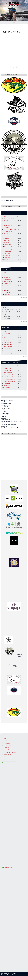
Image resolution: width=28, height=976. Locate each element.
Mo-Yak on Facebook (6, 402)
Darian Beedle (7, 383)
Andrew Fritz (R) (8, 333)
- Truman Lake (5, 413)
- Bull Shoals (4, 410)
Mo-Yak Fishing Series (14, 14)
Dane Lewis (7, 257)
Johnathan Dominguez (10, 229)
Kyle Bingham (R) (8, 281)
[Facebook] (11, 67)
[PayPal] (14, 67)
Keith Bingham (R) (8, 377)
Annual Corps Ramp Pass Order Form (10, 427)
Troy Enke (6, 240)
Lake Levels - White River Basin (9, 424)
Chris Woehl (7, 255)
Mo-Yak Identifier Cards (7, 400)
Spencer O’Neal (8, 231)
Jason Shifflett (7, 238)
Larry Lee (6, 290)
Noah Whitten (7, 251)
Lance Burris (7, 244)
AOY (17, 216)
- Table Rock (4, 411)
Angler (5, 216)
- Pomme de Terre (5, 415)
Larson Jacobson (8, 335)
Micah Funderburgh (9, 218)
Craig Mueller (7, 283)
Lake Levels (4, 423)
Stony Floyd (7, 292)
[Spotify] (17, 67)
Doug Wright (7, 279)
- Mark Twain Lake (6, 419)
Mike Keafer (7, 260)
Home (5, 738)
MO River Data (4, 406)
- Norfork (3, 418)
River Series (7, 750)
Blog (5, 756)
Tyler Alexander (8, 225)
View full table (23, 263)
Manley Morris (8, 344)
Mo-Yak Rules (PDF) (6, 403)
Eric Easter (7, 242)
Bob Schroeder (8, 346)
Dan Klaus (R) (7, 342)
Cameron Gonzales (9, 374)
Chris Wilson (7, 288)
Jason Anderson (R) (9, 286)
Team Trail (6, 747)
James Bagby (7, 351)
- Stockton (3, 416)
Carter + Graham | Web (7, 975)
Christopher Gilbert (9, 247)
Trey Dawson (7, 338)
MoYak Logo (4, 426)
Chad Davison (7, 221)
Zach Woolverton (8, 223)
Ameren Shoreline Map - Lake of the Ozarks (12, 421)
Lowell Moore (7, 340)
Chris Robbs (7, 227)
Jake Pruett (7, 348)
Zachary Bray (7, 368)
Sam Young (7, 253)
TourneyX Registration (7, 200)
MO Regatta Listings (6, 405)
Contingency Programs (10, 752)
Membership (7, 743)
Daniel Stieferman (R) (9, 381)
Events (5, 741)
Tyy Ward (6, 236)
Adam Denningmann (9, 249)
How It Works (7, 754)
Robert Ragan (7, 387)
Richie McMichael (8, 234)
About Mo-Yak (7, 745)
